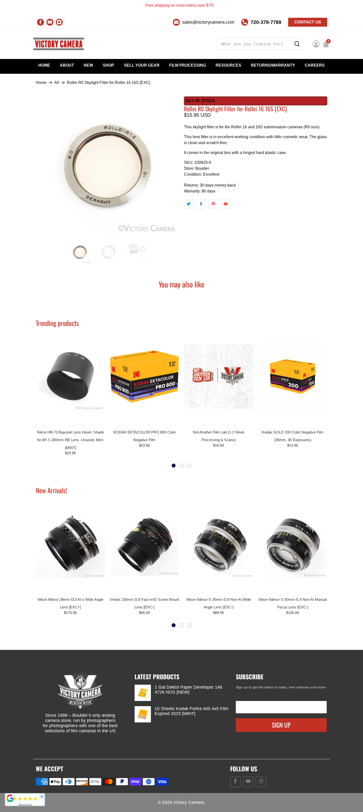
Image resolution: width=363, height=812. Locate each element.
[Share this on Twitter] (188, 203)
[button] (174, 466)
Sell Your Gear (142, 65)
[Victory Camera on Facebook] (40, 22)
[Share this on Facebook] (201, 203)
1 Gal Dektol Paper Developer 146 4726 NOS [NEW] (188, 690)
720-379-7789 (266, 22)
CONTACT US (307, 22)
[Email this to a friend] (225, 203)
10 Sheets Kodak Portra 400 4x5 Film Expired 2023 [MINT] (191, 711)
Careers (315, 65)
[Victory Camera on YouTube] (49, 22)
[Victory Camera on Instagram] (59, 22)
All (56, 83)
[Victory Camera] (58, 44)
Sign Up (281, 724)
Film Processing (187, 65)
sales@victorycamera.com (208, 22)
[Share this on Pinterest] (213, 203)
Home (44, 65)
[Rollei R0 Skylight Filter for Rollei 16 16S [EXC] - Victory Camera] (107, 166)
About (67, 65)
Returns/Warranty (273, 65)
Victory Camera (188, 802)
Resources (228, 65)
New (88, 65)
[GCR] (10, 798)
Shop (108, 65)
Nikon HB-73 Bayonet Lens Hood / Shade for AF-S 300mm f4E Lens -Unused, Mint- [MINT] (70, 440)
